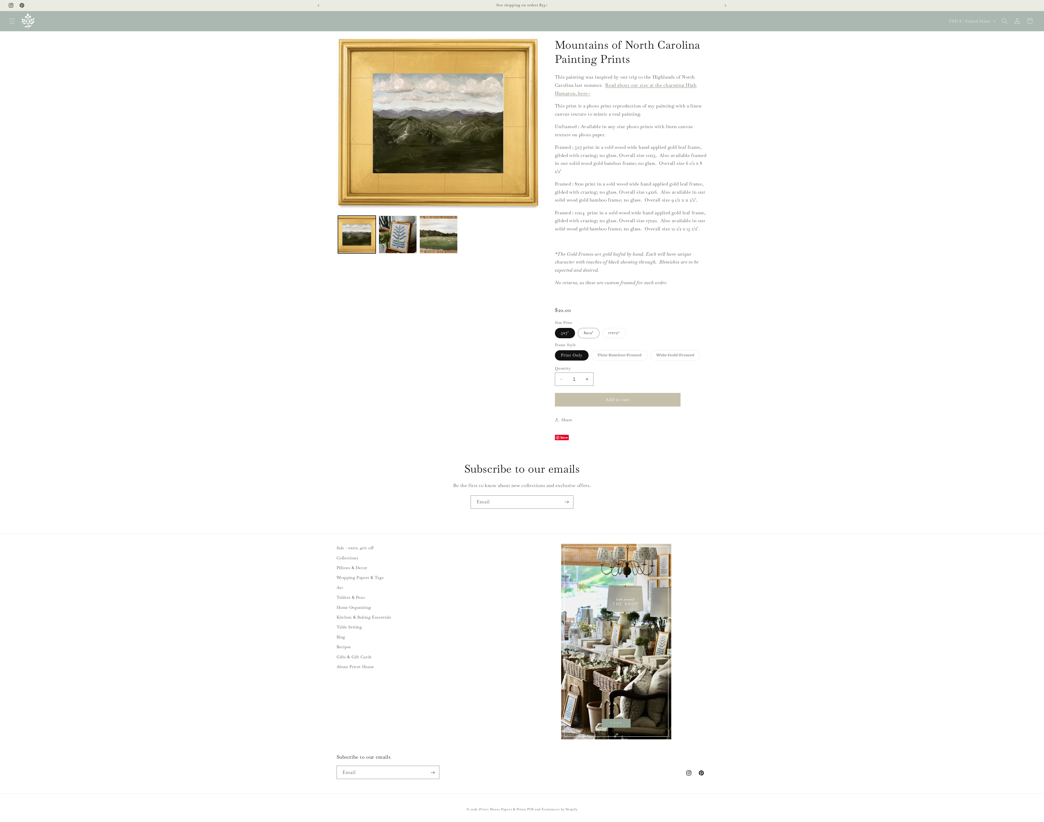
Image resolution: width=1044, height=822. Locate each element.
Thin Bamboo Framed (622, 356)
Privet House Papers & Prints (502, 809)
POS (530, 809)
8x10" (589, 332)
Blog (341, 637)
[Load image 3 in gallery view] (439, 235)
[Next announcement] (725, 5)
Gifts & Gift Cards (354, 656)
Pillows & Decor (352, 567)
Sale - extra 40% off (355, 547)
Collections (347, 557)
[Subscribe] (567, 502)
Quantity (563, 368)
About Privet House (355, 666)
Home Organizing (354, 607)
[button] (12, 21)
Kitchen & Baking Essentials (364, 617)
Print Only (572, 355)
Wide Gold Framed (678, 356)
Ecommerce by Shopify (560, 809)
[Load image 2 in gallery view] (398, 235)
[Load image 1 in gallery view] (357, 235)
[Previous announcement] (319, 5)
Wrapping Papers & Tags (360, 577)
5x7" (565, 332)
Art (340, 587)
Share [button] (566, 419)
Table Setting (349, 626)
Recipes (344, 646)
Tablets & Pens (351, 597)
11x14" (617, 334)
